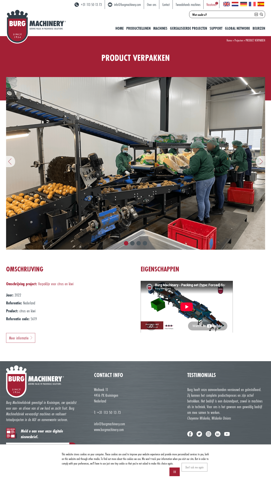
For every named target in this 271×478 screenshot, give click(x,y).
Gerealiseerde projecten (188, 28)
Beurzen (259, 28)
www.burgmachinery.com (109, 429)
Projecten (238, 40)
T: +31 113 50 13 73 (107, 412)
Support (216, 28)
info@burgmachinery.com (109, 424)
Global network (237, 28)
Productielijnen (138, 28)
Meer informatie (19, 338)
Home (119, 28)
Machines (160, 28)
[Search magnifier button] (261, 14)
